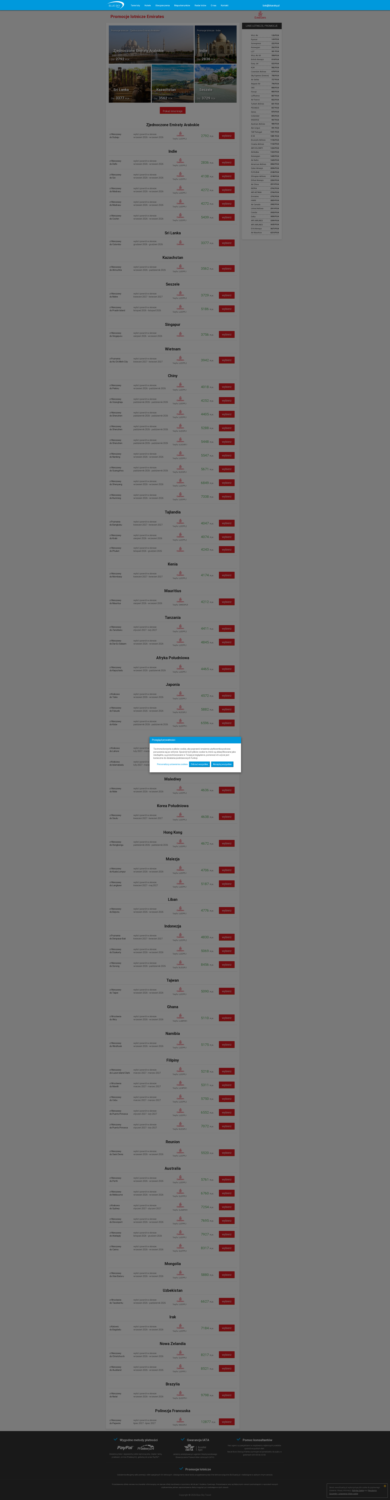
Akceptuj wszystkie (222, 764)
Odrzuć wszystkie (199, 764)
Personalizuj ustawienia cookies (172, 764)
